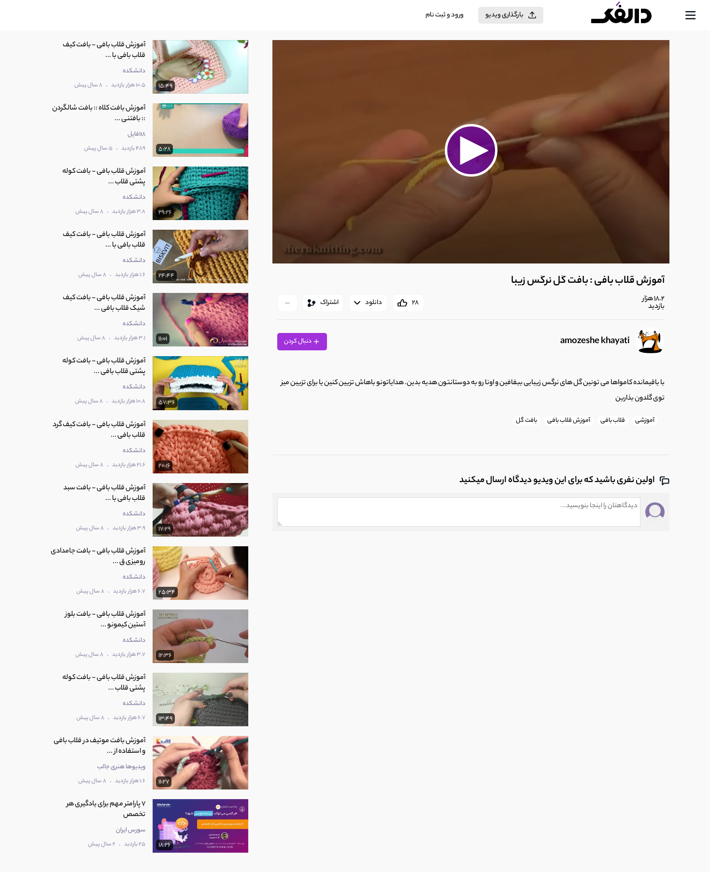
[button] (471, 150)
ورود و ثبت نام (445, 15)
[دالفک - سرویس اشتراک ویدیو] (629, 15)
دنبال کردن (298, 341)
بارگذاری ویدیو (504, 15)
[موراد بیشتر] (287, 303)
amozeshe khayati (595, 341)
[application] (470, 151)
